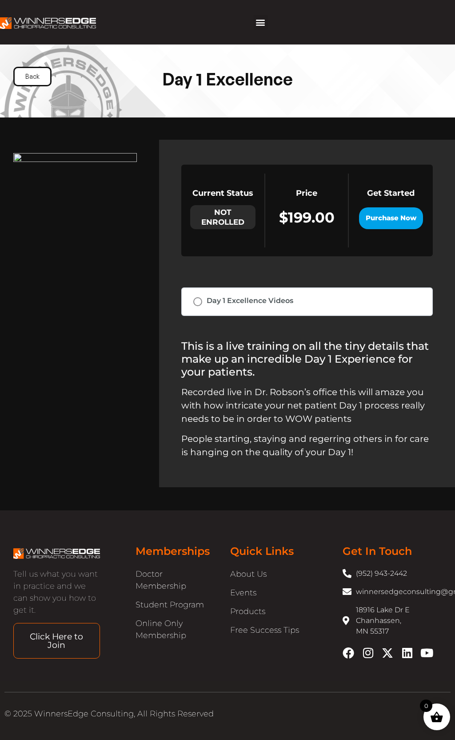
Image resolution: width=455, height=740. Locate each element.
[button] (260, 22)
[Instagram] (368, 653)
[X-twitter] (387, 653)
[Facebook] (348, 653)
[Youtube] (426, 653)
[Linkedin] (407, 653)
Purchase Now (391, 218)
